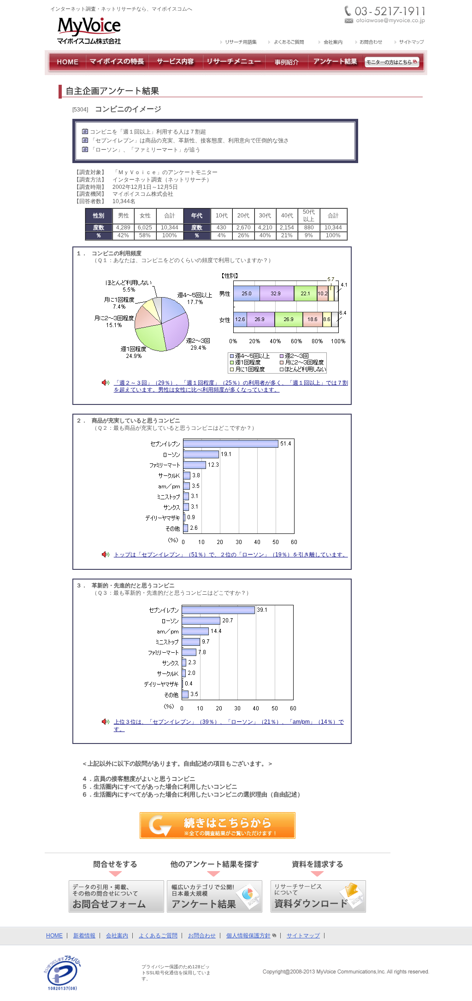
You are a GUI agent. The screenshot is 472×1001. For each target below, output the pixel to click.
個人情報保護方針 (248, 935)
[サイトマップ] (408, 43)
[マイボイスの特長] (117, 71)
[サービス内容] (175, 71)
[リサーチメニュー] (234, 71)
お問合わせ (202, 935)
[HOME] (65, 71)
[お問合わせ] (368, 43)
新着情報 (84, 935)
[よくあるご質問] (286, 43)
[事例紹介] (286, 71)
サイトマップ (303, 935)
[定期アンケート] (335, 71)
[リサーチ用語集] (239, 43)
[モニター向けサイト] (395, 71)
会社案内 (117, 935)
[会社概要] (330, 43)
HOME (54, 935)
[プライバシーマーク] (62, 973)
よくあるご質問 (158, 935)
